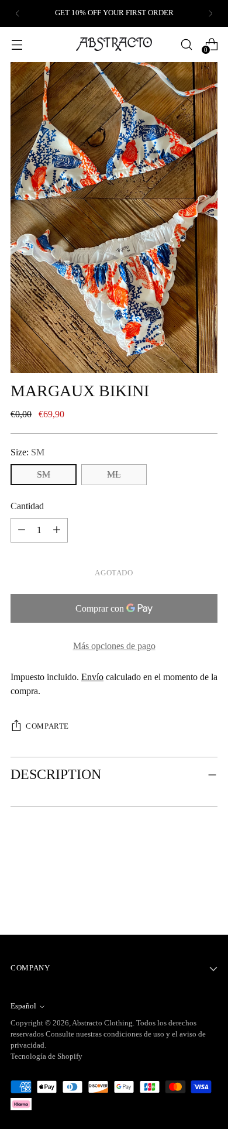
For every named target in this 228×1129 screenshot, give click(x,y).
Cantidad (27, 506)
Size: (27, 452)
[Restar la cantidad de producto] (56, 530)
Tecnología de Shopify (46, 1056)
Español (23, 1006)
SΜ (43, 474)
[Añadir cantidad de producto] (21, 530)
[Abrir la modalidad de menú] (17, 44)
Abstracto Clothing (102, 1023)
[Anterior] (17, 13)
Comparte (47, 726)
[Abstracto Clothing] (114, 44)
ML (114, 474)
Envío (92, 677)
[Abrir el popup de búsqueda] (186, 44)
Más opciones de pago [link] (114, 646)
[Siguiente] (210, 13)
